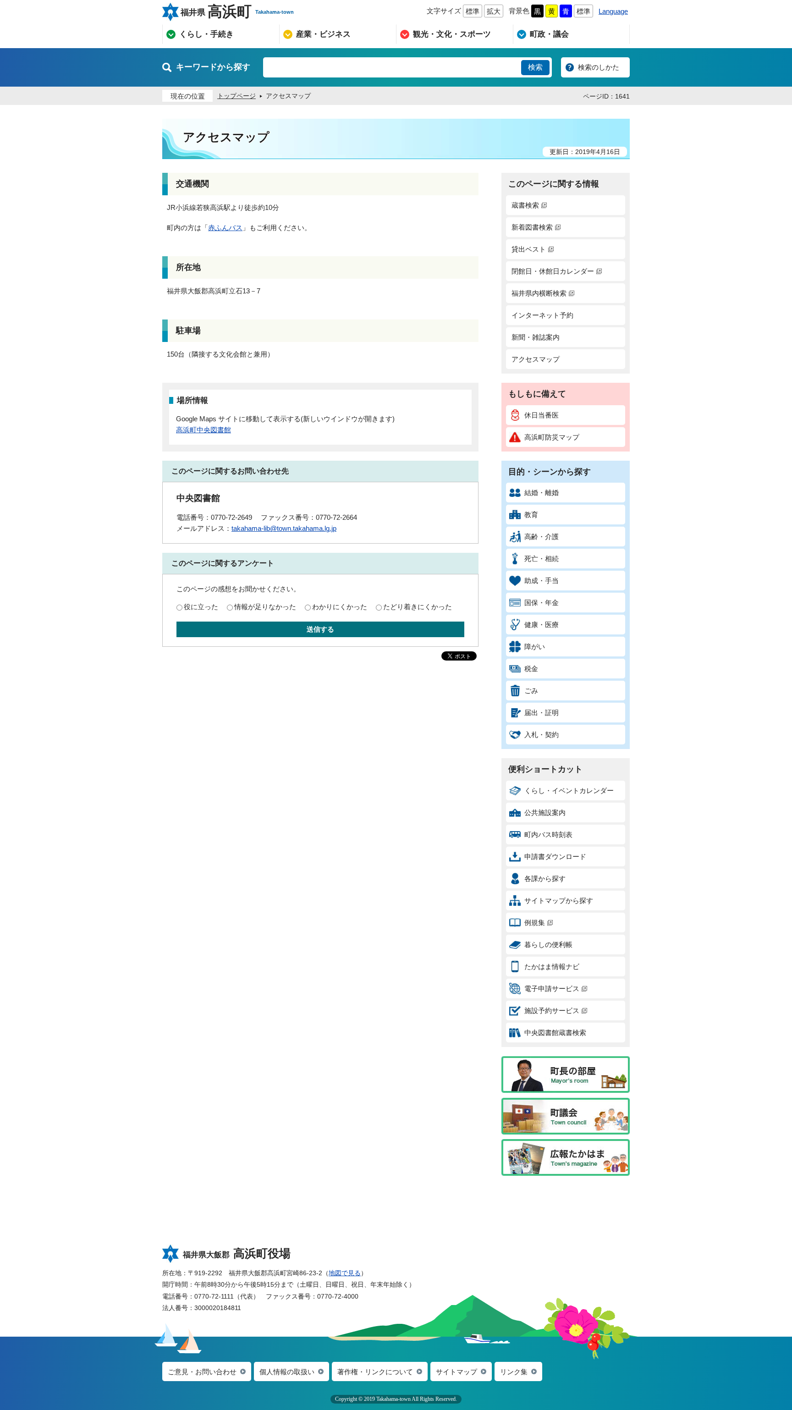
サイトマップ (456, 1372)
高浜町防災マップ (551, 437)
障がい (534, 646)
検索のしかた (598, 67)
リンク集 (514, 1372)
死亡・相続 (541, 558)
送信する (320, 629)
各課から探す (545, 878)
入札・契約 (541, 734)
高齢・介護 (541, 536)
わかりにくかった (339, 607)
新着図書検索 (532, 227)
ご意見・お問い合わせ (202, 1372)
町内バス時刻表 (548, 834)
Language (613, 11)
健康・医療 (541, 624)
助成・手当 (541, 580)
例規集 (534, 922)
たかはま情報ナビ (551, 966)
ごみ (531, 690)
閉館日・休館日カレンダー (553, 271)
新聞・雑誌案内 (536, 337)
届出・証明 (541, 712)
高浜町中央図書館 (203, 430)
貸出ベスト (529, 249)
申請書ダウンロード (555, 856)
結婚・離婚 (541, 492)
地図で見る (345, 1273)
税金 (531, 668)
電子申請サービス (551, 988)
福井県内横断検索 (539, 293)
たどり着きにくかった (417, 607)
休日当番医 (541, 415)
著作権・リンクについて (375, 1372)
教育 (531, 514)
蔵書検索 (525, 205)
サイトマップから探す (558, 900)
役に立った (201, 607)
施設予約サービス (551, 1010)
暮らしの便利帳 (548, 944)
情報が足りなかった (265, 607)
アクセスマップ (536, 359)
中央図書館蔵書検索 (555, 1032)
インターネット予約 (542, 315)
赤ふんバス (225, 227)
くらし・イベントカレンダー (569, 790)
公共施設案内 (545, 812)
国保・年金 (541, 602)
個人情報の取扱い (286, 1372)
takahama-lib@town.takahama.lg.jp (283, 528)
